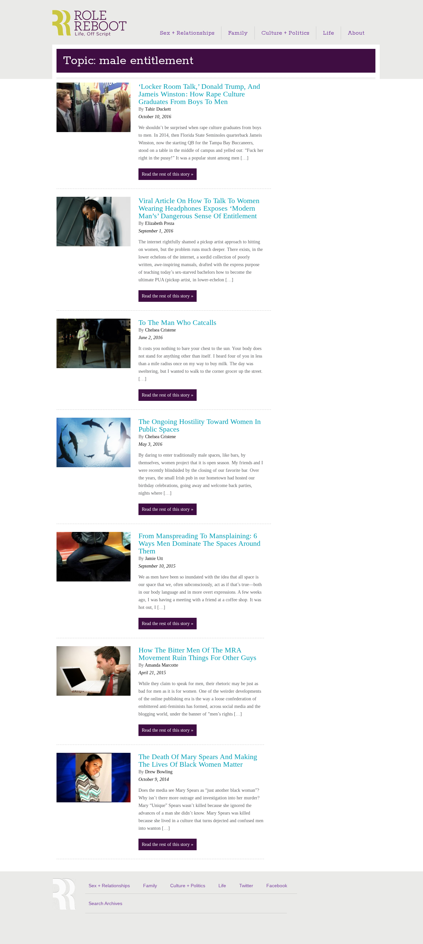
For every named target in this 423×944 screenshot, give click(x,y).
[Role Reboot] (89, 23)
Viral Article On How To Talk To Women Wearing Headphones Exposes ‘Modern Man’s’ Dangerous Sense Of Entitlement (198, 208)
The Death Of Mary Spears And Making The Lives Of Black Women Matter (197, 760)
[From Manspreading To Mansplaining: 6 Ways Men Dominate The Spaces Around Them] (94, 584)
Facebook (276, 885)
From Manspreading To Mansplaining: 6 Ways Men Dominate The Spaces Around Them (199, 543)
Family (238, 33)
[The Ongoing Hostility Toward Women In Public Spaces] (94, 469)
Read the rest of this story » (167, 174)
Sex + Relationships (187, 33)
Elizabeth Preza (159, 223)
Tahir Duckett (158, 109)
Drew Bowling (159, 771)
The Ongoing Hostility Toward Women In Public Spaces (199, 425)
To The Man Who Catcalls (177, 322)
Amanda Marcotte (161, 665)
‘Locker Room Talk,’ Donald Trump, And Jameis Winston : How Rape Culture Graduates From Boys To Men (199, 94)
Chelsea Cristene (160, 330)
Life (328, 33)
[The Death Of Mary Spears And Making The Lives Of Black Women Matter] (94, 805)
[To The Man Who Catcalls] (94, 370)
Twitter (246, 885)
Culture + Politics (285, 33)
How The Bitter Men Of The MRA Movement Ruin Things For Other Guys (197, 654)
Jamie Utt (154, 558)
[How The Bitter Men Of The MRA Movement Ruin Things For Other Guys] (94, 698)
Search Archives (105, 903)
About (356, 33)
